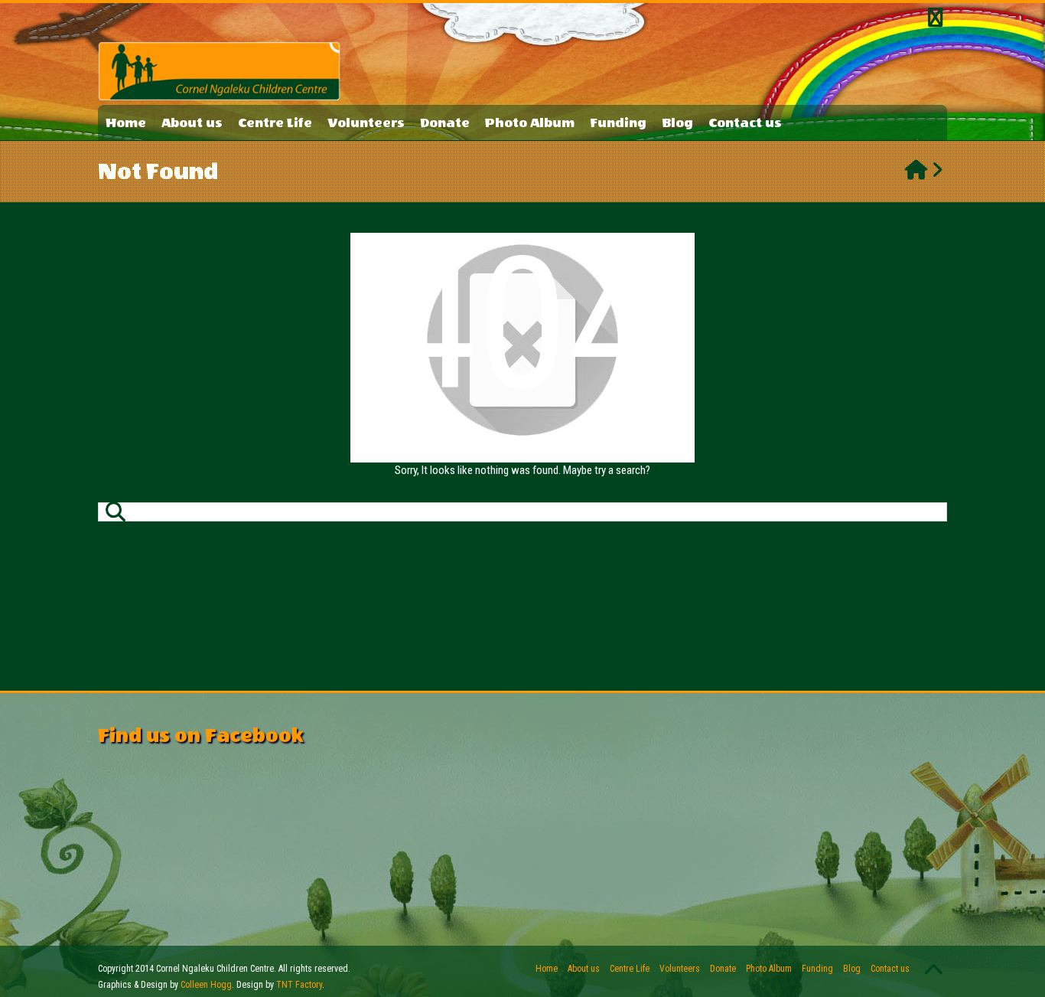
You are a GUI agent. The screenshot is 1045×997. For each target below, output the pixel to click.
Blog (677, 123)
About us (192, 123)
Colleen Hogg (206, 984)
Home (126, 123)
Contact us (745, 123)
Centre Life (275, 123)
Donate (445, 123)
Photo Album (530, 123)
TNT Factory (299, 984)
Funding (618, 123)
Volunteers (366, 123)
